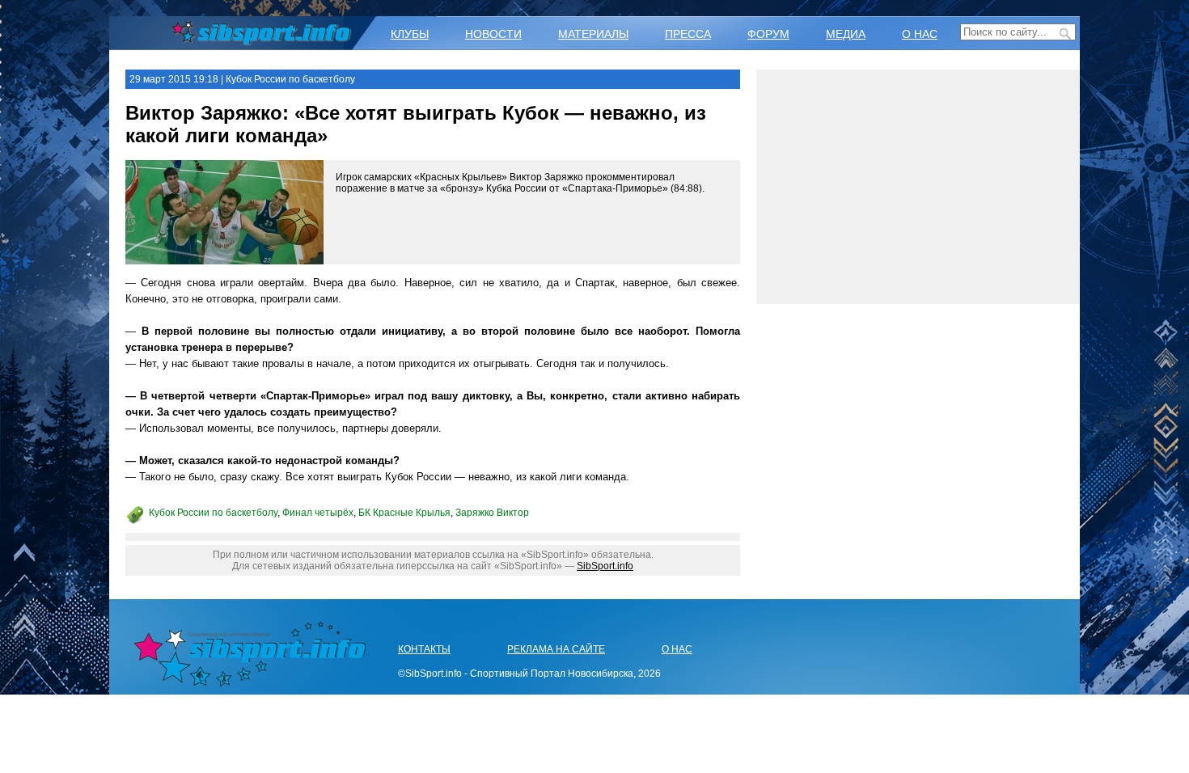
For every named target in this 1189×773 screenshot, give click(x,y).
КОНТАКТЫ (424, 649)
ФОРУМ (768, 33)
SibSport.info (605, 566)
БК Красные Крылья (404, 512)
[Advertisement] (918, 187)
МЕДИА (845, 33)
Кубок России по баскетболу (213, 512)
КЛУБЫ (410, 33)
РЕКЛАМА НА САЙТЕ (556, 649)
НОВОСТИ (493, 33)
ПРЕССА (688, 33)
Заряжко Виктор (492, 512)
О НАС (919, 33)
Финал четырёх (317, 512)
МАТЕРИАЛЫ (593, 33)
